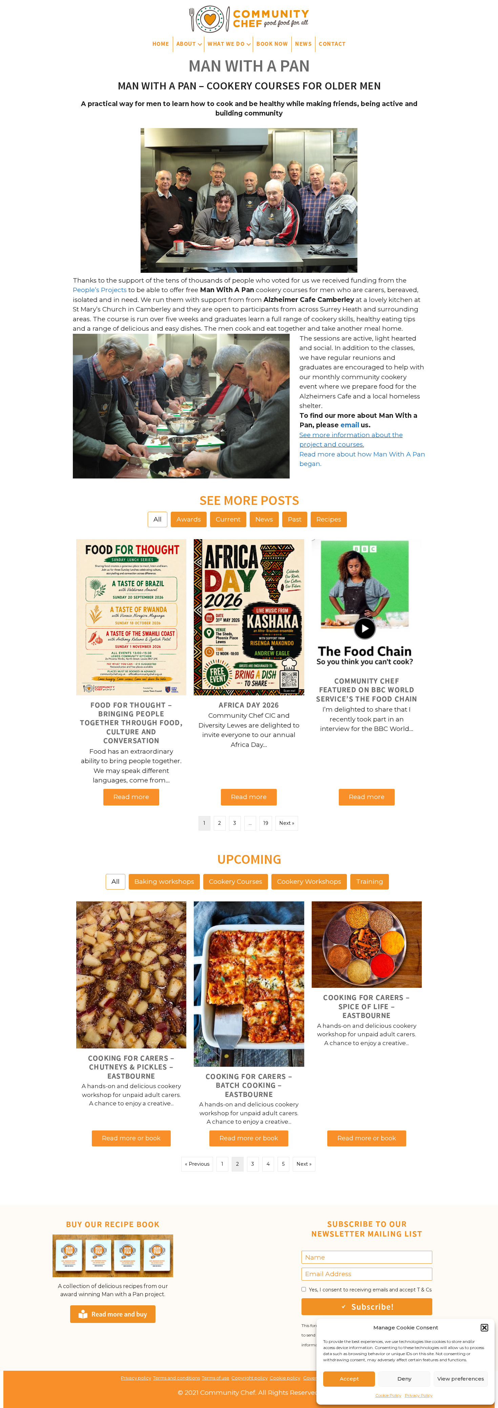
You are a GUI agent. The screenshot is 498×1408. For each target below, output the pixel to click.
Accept (349, 1378)
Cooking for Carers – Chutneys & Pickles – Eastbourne (131, 1067)
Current (228, 519)
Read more (136, 797)
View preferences (460, 1378)
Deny (404, 1378)
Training (369, 881)
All (157, 519)
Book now (272, 43)
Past (295, 519)
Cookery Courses (235, 881)
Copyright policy (249, 1378)
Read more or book (136, 1138)
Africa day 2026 (249, 705)
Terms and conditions (176, 1378)
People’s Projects (100, 290)
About (186, 43)
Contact (332, 43)
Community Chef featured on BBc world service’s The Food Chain (366, 689)
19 (265, 823)
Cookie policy (285, 1378)
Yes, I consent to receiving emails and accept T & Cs (370, 1290)
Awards (189, 519)
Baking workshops (164, 881)
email (349, 425)
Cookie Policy (388, 1395)
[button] (484, 1327)
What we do (226, 43)
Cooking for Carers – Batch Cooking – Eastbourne (249, 1085)
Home (160, 43)
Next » (286, 823)
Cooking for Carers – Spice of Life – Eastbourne (366, 1006)
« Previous (197, 1164)
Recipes (328, 519)
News (303, 43)
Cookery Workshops (309, 881)
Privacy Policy (419, 1395)
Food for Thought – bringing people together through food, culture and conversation (131, 723)
